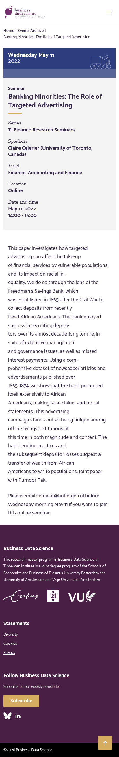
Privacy (9, 653)
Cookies (10, 643)
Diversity (10, 634)
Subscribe (21, 700)
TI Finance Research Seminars (41, 130)
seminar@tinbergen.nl (60, 496)
